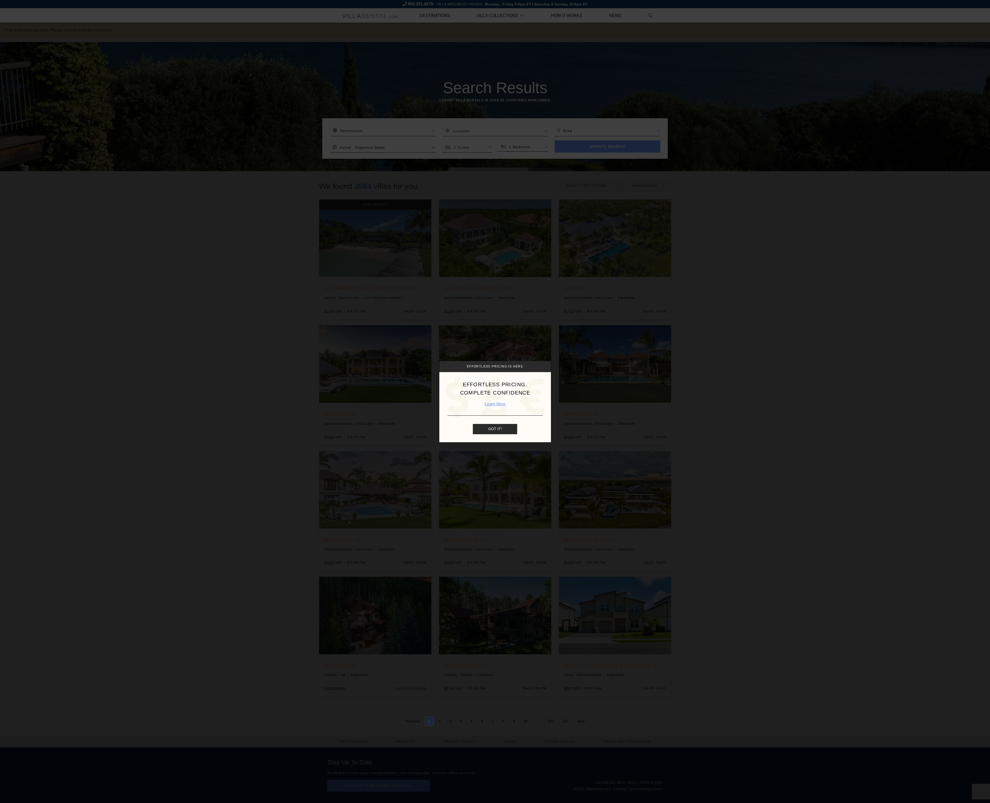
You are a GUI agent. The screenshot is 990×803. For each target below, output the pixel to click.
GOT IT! (495, 429)
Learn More (495, 404)
